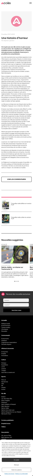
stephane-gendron (9, 40)
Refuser (16, 465)
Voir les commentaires (16, 179)
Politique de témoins (9, 473)
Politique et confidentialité (21, 473)
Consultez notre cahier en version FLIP (21, 218)
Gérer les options (16, 470)
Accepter (16, 460)
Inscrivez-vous (16, 310)
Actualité (4, 244)
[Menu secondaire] (30, 3)
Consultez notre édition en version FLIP (21, 204)
